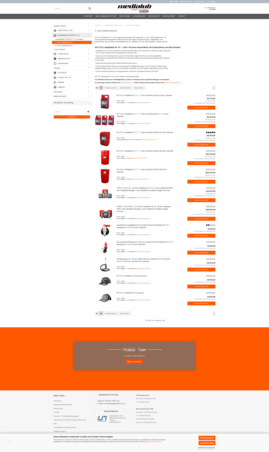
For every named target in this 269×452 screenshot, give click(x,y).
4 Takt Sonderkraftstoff (64, 46)
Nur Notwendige (207, 443)
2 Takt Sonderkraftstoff (63, 42)
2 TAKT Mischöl (59, 49)
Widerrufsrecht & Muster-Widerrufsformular (70, 420)
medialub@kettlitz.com (114, 403)
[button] (186, 1)
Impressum (58, 401)
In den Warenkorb (201, 108)
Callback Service (60, 431)
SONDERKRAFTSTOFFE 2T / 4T (68, 35)
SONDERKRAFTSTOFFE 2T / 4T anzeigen (69, 39)
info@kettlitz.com (127, 83)
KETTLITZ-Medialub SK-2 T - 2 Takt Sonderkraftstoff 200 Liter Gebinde (142, 170)
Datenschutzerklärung (153, 442)
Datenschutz (58, 408)
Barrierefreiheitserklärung (63, 405)
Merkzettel (212, 1)
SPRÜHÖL (57, 68)
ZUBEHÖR (61, 87)
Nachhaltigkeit (168, 16)
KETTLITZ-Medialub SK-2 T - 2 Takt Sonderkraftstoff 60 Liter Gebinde (145, 151)
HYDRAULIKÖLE (62, 54)
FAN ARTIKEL (58, 92)
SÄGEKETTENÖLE (60, 26)
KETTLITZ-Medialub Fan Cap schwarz (132, 276)
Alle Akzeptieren (207, 438)
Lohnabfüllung (139, 16)
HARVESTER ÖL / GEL (65, 30)
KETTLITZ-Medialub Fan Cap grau (130, 293)
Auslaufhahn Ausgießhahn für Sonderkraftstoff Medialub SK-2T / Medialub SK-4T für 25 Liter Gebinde (143, 226)
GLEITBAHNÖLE (62, 63)
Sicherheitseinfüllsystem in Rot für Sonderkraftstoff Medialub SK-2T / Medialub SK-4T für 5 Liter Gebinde (145, 243)
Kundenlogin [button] (199, 1)
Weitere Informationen (206, 448)
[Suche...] (90, 9)
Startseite (88, 16)
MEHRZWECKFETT (64, 58)
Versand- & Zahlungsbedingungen (66, 416)
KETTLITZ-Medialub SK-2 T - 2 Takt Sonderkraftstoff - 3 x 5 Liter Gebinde (143, 115)
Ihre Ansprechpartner (173, 83)
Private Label (124, 16)
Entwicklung (153, 16)
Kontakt (181, 16)
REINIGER (60, 82)
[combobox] (111, 88)
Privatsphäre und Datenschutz (65, 427)
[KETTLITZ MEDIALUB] (134, 8)
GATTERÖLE (61, 72)
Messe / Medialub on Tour (106, 16)
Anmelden (71, 117)
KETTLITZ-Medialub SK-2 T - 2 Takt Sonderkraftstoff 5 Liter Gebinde (144, 95)
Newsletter (174, 1)
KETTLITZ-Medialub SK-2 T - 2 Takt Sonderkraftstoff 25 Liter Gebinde (145, 132)
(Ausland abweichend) (143, 102)
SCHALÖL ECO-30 (64, 77)
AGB (55, 424)
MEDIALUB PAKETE (60, 96)
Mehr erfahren (134, 361)
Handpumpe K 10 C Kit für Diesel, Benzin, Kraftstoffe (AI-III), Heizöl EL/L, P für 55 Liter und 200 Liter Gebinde (143, 260)
